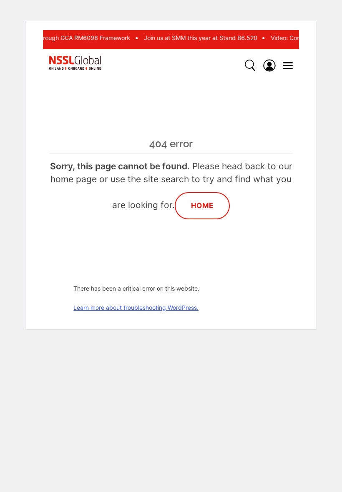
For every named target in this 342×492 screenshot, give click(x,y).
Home (202, 205)
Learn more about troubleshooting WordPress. (136, 307)
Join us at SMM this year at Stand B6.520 (199, 37)
